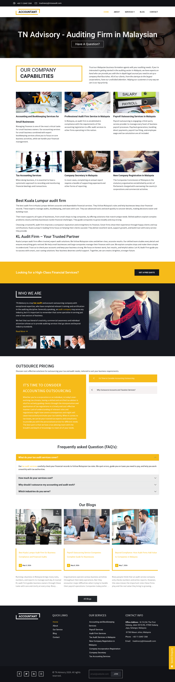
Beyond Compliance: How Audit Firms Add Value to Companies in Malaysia (136, 555)
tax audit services (29, 466)
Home (106, 12)
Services (129, 12)
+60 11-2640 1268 (24, 3)
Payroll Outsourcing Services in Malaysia (134, 116)
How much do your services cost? (35, 478)
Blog (142, 12)
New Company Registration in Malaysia (133, 175)
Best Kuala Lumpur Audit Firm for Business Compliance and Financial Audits (37, 555)
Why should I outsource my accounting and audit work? (46, 484)
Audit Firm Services (97, 633)
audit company (64, 309)
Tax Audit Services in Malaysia (102, 637)
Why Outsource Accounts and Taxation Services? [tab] (116, 390)
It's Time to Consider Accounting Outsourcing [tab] (116, 378)
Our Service (58, 629)
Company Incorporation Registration (104, 649)
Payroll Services (96, 629)
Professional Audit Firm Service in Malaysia (87, 116)
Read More (21, 331)
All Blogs (87, 599)
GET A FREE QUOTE (147, 272)
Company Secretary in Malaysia (81, 175)
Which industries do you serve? (34, 491)
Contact (154, 12)
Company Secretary (97, 652)
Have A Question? (87, 44)
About (117, 12)
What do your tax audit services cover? (38, 457)
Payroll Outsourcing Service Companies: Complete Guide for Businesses (84, 555)
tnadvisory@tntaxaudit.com (50, 3)
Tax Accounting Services (28, 175)
